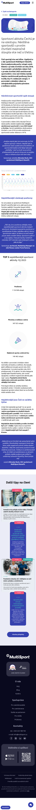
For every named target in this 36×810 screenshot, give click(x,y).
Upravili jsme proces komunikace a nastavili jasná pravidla (18, 603)
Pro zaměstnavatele (18, 705)
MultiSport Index (22, 14)
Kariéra (18, 693)
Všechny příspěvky (18, 634)
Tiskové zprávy (13, 14)
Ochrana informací (9, 775)
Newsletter (5, 807)
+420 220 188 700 (19, 731)
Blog (18, 690)
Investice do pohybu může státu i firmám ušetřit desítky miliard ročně (17, 510)
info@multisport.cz (20, 734)
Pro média (18, 716)
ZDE (28, 791)
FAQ (18, 686)
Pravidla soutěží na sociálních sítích (18, 781)
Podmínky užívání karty (25, 775)
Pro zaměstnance (18, 708)
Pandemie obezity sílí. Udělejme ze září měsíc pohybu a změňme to (17, 580)
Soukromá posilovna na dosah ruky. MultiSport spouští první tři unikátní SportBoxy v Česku (18, 534)
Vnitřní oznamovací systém (23, 778)
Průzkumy (18, 719)
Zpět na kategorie (9, 11)
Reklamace (8, 778)
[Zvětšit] (31, 175)
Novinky (17, 490)
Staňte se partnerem (18, 712)
